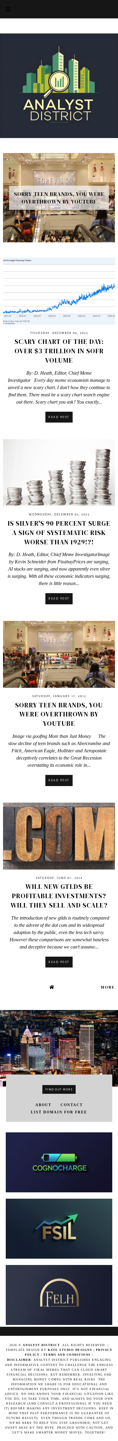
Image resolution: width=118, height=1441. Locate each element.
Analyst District (41, 1345)
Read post (59, 417)
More (108, 987)
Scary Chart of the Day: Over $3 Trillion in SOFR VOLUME (59, 351)
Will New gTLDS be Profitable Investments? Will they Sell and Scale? (59, 896)
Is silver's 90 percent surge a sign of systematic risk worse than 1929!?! (59, 532)
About (43, 1105)
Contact (72, 1105)
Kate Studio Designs (70, 1349)
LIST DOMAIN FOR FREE (59, 1112)
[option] (59, 198)
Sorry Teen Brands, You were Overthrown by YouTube (59, 714)
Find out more (59, 1089)
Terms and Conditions (67, 1354)
